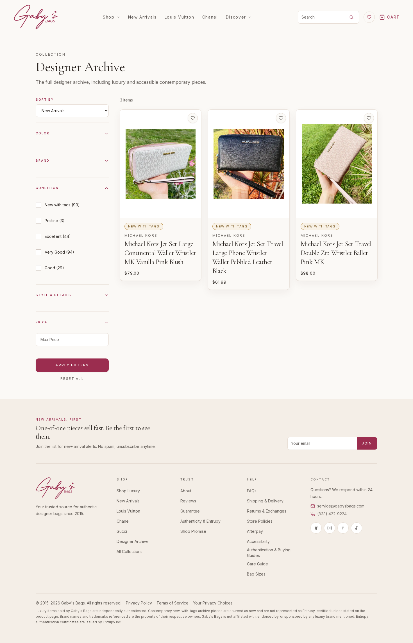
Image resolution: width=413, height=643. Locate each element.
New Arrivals (142, 17)
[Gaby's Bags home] (35, 17)
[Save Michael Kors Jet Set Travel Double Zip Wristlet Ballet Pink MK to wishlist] (369, 118)
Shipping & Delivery (265, 500)
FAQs (252, 490)
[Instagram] (329, 528)
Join (367, 443)
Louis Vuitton (179, 17)
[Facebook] (316, 528)
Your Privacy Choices (213, 603)
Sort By (45, 99)
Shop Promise (193, 531)
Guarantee (190, 511)
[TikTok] (356, 528)
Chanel (210, 17)
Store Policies (260, 521)
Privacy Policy (139, 603)
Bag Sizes (256, 574)
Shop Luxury (128, 490)
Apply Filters (72, 365)
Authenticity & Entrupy (200, 521)
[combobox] (320, 17)
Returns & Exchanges (266, 511)
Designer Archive (133, 541)
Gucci (122, 531)
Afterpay (255, 531)
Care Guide (257, 563)
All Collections (129, 551)
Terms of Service (172, 603)
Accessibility (258, 541)
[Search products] (351, 17)
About (185, 490)
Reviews (188, 500)
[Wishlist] (369, 17)
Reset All (72, 378)
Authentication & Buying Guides (269, 552)
